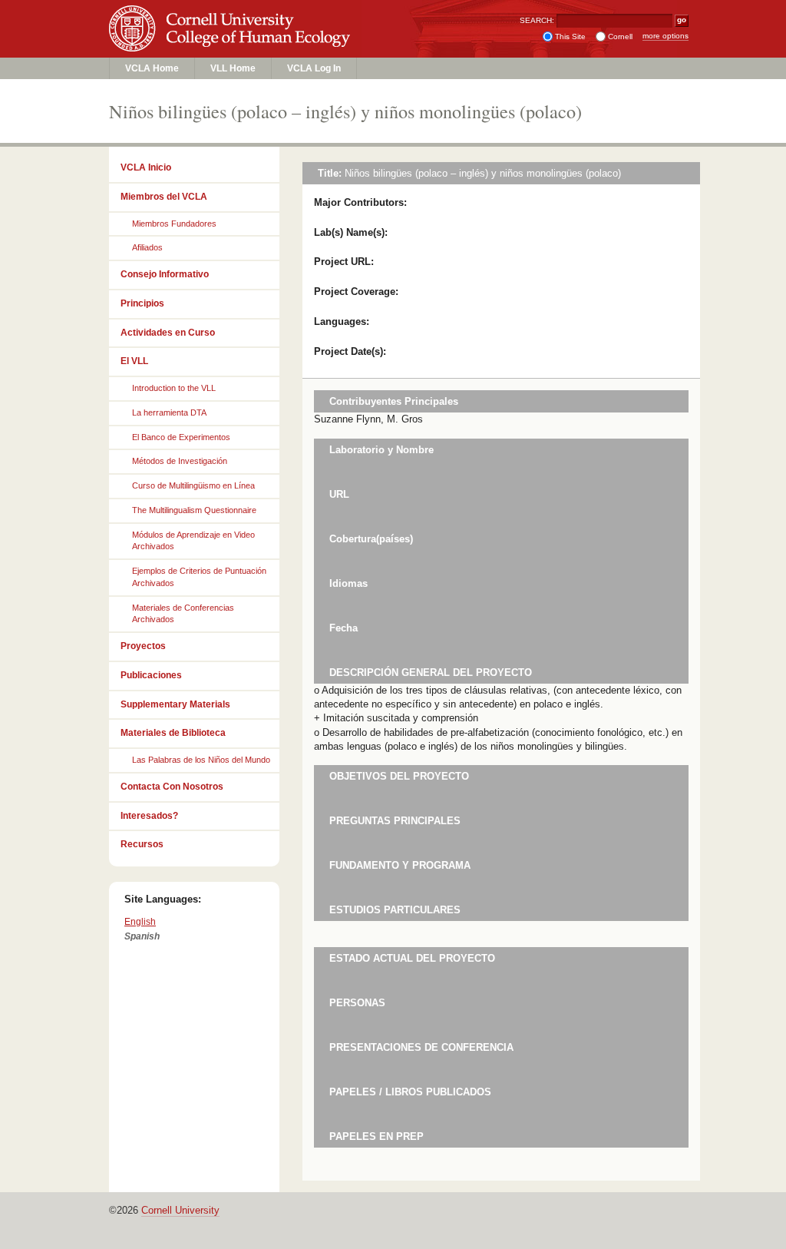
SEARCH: (537, 20)
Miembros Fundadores (174, 223)
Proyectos (143, 646)
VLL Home (233, 68)
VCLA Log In (314, 68)
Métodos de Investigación (179, 460)
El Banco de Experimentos (181, 437)
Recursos (142, 844)
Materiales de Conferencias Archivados (183, 613)
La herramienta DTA (169, 412)
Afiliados (147, 247)
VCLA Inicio (146, 167)
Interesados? (149, 815)
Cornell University (232, 14)
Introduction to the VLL (174, 388)
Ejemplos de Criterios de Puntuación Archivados (199, 577)
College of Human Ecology (232, 43)
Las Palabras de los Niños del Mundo (201, 759)
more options (665, 35)
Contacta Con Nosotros (172, 786)
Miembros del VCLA (164, 196)
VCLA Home (152, 68)
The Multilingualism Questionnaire (194, 510)
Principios (142, 303)
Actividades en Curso (168, 332)
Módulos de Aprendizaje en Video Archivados (193, 541)
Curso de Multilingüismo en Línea (193, 485)
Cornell (620, 36)
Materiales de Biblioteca (173, 732)
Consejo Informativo (165, 274)
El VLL (134, 361)
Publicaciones (151, 675)
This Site (570, 36)
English (140, 921)
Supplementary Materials (175, 704)
